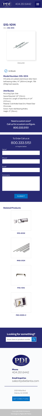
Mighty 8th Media (25, 414)
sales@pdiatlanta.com (25, 381)
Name (4, 149)
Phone (4, 158)
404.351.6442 (23, 4)
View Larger (21, 63)
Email (4, 166)
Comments (6, 175)
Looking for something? (21, 334)
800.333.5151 (21, 127)
